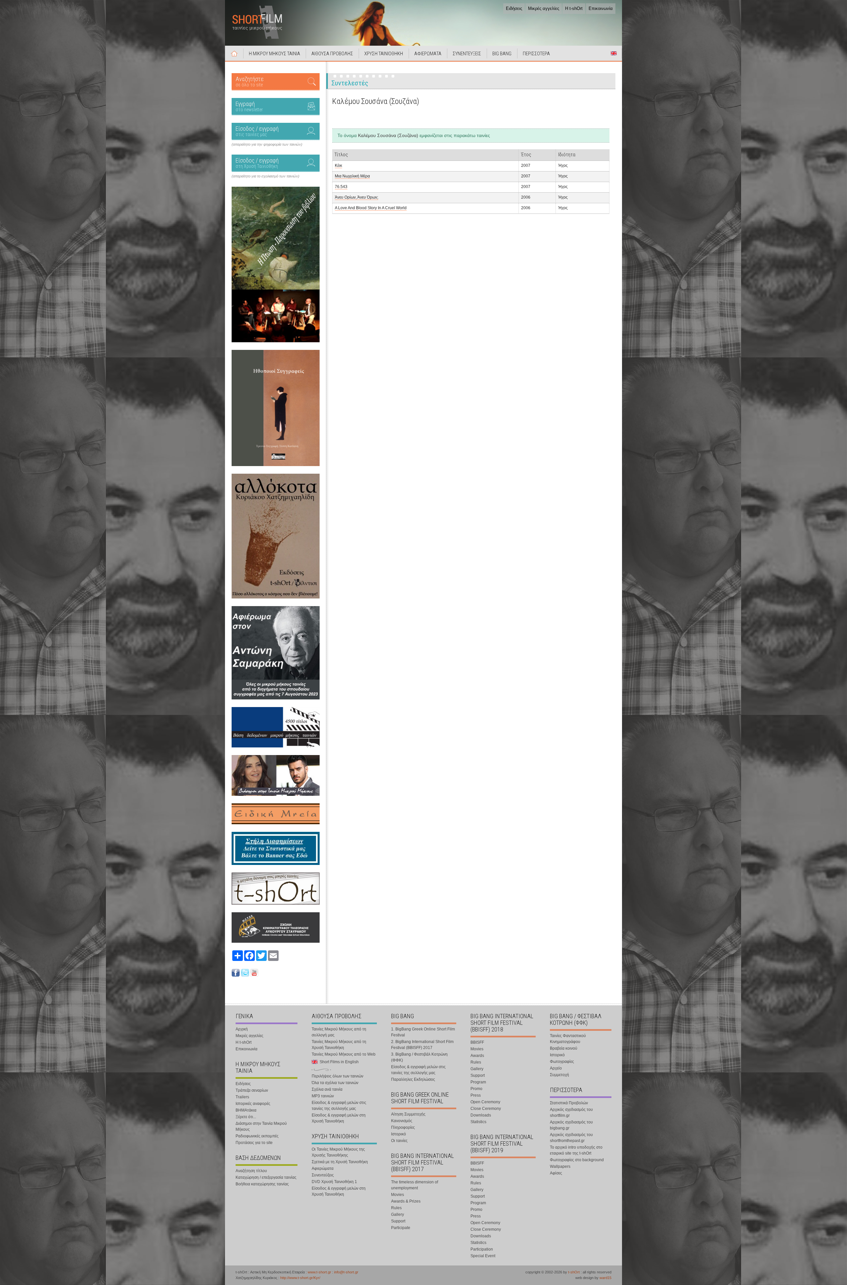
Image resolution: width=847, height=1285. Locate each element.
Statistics (478, 1121)
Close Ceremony (485, 1108)
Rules (396, 1208)
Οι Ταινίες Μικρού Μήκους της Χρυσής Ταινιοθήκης (338, 1152)
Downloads (480, 1115)
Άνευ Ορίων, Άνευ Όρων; (356, 197)
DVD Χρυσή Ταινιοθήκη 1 (334, 1181)
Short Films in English (613, 53)
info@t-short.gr (346, 1272)
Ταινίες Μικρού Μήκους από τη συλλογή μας (339, 1032)
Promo (476, 1088)
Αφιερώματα (323, 1168)
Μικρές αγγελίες (543, 8)
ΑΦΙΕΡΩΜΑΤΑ (427, 54)
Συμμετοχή (559, 1074)
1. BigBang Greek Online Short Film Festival (423, 1032)
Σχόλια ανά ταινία (327, 1089)
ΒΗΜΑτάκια (246, 1110)
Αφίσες (556, 1173)
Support (398, 1221)
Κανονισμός (401, 1120)
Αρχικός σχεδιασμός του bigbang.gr (571, 1125)
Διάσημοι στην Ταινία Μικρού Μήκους (261, 1126)
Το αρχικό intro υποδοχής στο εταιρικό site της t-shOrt (576, 1150)
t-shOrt (574, 1272)
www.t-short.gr (319, 1272)
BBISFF (477, 1042)
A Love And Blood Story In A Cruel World (371, 208)
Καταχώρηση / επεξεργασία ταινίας (266, 1177)
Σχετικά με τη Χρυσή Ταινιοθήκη (340, 1162)
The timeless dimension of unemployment (414, 1185)
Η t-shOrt (574, 8)
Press (475, 1095)
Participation (481, 1249)
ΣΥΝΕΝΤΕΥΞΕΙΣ (467, 54)
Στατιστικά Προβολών (569, 1103)
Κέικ (338, 165)
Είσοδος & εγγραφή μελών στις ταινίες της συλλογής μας (339, 1105)
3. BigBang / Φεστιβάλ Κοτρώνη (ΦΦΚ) (419, 1057)
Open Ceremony (485, 1102)
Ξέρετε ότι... (246, 1117)
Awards (477, 1055)
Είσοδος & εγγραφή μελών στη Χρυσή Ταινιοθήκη (339, 1118)
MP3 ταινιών (323, 1096)
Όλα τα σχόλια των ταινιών (335, 1082)
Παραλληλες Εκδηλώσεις (413, 1079)
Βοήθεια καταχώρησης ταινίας (262, 1184)
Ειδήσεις (514, 8)
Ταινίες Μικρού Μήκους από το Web (344, 1054)
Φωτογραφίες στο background (577, 1160)
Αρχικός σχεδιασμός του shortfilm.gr (571, 1112)
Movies (397, 1194)
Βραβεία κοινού (563, 1048)
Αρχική (234, 53)
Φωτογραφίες (562, 1061)
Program (478, 1082)
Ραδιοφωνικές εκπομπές (257, 1136)
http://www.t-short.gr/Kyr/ (300, 1278)
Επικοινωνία (601, 8)
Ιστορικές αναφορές (253, 1103)
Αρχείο (556, 1068)
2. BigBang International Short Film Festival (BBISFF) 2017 (422, 1044)
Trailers (242, 1097)
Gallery (397, 1214)
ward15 (605, 1278)
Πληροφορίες (403, 1127)
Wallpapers (560, 1166)
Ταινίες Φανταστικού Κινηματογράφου (568, 1038)
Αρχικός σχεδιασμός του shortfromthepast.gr (571, 1137)
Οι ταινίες (399, 1140)
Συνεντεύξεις (323, 1175)
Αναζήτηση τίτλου (251, 1170)
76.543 (341, 186)
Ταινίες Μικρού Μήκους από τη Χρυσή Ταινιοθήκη (339, 1044)
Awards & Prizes (406, 1201)
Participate (400, 1227)
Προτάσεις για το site (254, 1142)
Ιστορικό (398, 1134)
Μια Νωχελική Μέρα (352, 176)
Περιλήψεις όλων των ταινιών (337, 1076)
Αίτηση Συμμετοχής (408, 1114)
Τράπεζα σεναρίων (252, 1090)
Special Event (482, 1256)
